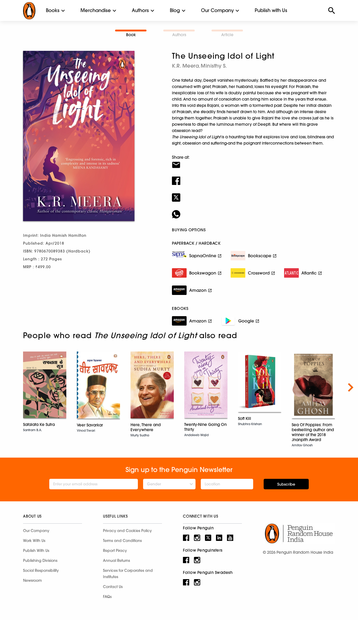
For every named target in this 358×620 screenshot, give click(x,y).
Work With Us (34, 540)
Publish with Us (271, 10)
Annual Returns (116, 560)
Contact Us (113, 586)
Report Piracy (115, 550)
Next (350, 387)
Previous (7, 387)
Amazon (198, 290)
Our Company (217, 10)
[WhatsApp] (253, 210)
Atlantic (309, 273)
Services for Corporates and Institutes (128, 573)
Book (131, 34)
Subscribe (286, 484)
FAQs (107, 596)
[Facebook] (253, 177)
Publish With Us (36, 550)
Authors (140, 10)
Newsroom (32, 580)
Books (52, 10)
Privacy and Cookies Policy (127, 530)
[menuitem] (52, 10)
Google (246, 320)
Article (227, 34)
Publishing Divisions (40, 560)
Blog (175, 10)
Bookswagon (202, 273)
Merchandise (95, 10)
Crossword (259, 273)
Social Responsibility (41, 570)
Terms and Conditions (122, 540)
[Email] (253, 161)
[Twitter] (253, 194)
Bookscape (259, 255)
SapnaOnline (202, 255)
